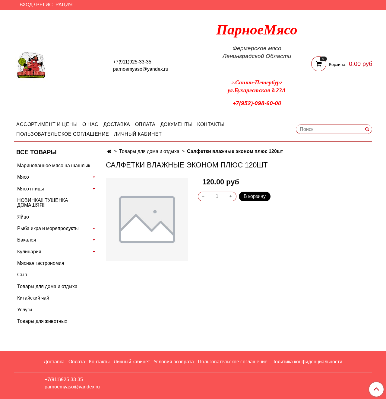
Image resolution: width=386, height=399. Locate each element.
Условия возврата (173, 361)
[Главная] (109, 151)
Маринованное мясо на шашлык (53, 165)
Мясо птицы (30, 188)
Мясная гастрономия (40, 263)
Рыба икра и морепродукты (48, 228)
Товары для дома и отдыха (149, 151)
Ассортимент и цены (47, 124)
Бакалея (26, 239)
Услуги (24, 309)
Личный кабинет (138, 134)
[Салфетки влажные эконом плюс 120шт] (147, 219)
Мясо (23, 177)
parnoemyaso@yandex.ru (140, 69)
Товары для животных (42, 321)
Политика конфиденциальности (306, 361)
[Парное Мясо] (31, 64)
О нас (90, 124)
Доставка (116, 124)
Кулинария (29, 251)
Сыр (22, 274)
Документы (176, 124)
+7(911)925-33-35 (132, 61)
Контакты (210, 124)
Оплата (145, 124)
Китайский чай (33, 297)
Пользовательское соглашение (62, 134)
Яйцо (23, 216)
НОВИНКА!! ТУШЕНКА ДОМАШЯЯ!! (42, 203)
